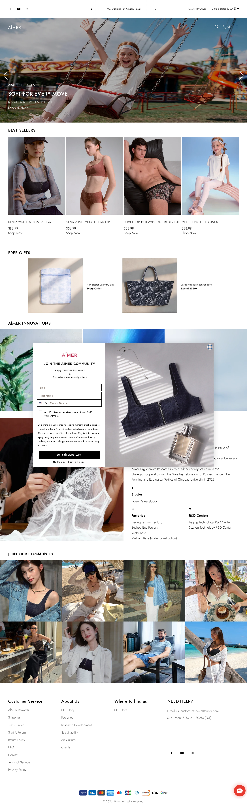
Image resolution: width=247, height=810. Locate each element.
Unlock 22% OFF (69, 455)
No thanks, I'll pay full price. (69, 461)
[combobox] (42, 403)
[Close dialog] (210, 347)
